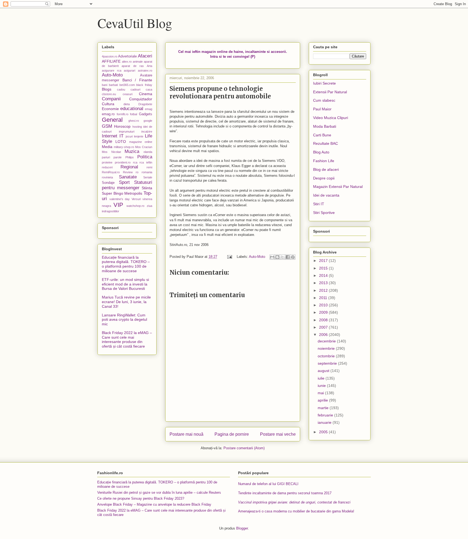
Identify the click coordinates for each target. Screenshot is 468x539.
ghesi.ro (133, 120)
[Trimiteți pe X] (282, 257)
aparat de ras (133, 66)
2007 (324, 327)
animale (138, 61)
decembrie (327, 341)
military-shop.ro (124, 147)
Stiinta (147, 188)
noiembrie (327, 348)
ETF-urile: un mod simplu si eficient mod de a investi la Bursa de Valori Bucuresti (125, 284)
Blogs (106, 89)
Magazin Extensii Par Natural (338, 186)
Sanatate (128, 176)
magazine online (140, 141)
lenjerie (138, 136)
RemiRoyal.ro (111, 172)
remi (149, 167)
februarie (326, 415)
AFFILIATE (111, 61)
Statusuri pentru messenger (127, 185)
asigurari (129, 70)
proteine (107, 162)
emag (148, 109)
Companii (111, 98)
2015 (324, 268)
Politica (144, 156)
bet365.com (127, 84)
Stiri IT (318, 204)
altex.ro (127, 61)
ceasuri (127, 94)
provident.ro (123, 162)
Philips (129, 157)
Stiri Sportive (324, 212)
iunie (322, 385)
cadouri (135, 89)
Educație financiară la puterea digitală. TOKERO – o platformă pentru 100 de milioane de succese (126, 264)
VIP (118, 204)
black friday (144, 84)
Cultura (108, 104)
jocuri (129, 136)
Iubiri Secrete (324, 83)
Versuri (136, 199)
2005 (324, 432)
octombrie (327, 356)
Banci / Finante (137, 80)
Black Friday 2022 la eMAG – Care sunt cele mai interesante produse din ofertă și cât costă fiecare (127, 339)
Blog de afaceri (326, 169)
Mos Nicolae (111, 151)
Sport (124, 182)
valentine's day (119, 199)
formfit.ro (122, 114)
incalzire (146, 131)
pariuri (106, 157)
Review (128, 172)
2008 (324, 320)
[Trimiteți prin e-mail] (272, 257)
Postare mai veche (278, 434)
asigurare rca (111, 70)
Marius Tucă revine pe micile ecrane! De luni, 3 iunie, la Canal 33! (126, 302)
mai (321, 393)
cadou (121, 89)
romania (147, 172)
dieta (126, 104)
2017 (324, 260)
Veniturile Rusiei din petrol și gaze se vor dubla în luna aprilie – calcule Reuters (159, 492)
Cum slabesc (324, 100)
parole (117, 157)
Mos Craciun (143, 147)
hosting (137, 126)
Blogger (242, 528)
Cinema (145, 94)
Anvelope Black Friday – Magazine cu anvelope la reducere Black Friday (154, 504)
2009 (324, 312)
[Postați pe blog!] (277, 257)
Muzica (132, 151)
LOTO (120, 141)
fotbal (133, 114)
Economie (110, 109)
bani (104, 84)
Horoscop (122, 126)
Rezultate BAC (325, 143)
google (148, 120)
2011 (323, 298)
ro (137, 172)
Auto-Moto (257, 257)
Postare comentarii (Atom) (244, 448)
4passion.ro (109, 56)
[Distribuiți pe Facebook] (287, 257)
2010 (324, 305)
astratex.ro (145, 70)
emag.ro (108, 114)
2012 (324, 290)
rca (135, 162)
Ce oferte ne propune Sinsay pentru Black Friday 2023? (140, 498)
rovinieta (107, 177)
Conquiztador (140, 99)
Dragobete (145, 104)
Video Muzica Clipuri (330, 118)
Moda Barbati (324, 126)
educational (131, 108)
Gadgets (145, 114)
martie (324, 408)
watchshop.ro (135, 205)
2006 (324, 334)
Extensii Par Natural (330, 92)
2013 (324, 283)
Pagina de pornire (231, 434)
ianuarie (325, 422)
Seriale (147, 177)
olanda (148, 151)
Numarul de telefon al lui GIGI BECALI (268, 484)
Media (107, 147)
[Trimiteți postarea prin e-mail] (229, 257)
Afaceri (145, 56)
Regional (129, 166)
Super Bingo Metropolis (122, 193)
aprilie (323, 400)
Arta (149, 66)
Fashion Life (323, 161)
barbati (113, 84)
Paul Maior (322, 109)
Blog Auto (321, 152)
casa (149, 89)
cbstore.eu (109, 94)
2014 (324, 275)
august (324, 370)
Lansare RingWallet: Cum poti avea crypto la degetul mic (124, 319)
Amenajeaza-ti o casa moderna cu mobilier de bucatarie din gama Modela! (296, 511)
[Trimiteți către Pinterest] (292, 257)
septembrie (328, 363)
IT (121, 136)
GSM (107, 126)
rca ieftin (145, 162)
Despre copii (323, 178)
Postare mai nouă (186, 434)
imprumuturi (126, 131)
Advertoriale (127, 56)
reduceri (107, 167)
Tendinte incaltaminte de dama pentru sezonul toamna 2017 (285, 493)
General (112, 119)
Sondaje (108, 183)
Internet (109, 136)
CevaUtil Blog (135, 22)
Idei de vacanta (326, 195)
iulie (322, 378)
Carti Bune (322, 135)
